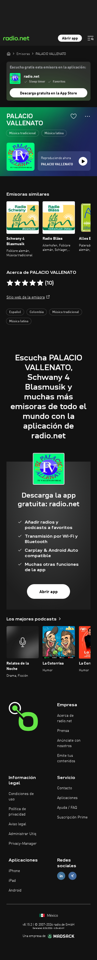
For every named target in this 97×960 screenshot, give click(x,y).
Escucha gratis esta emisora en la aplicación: (48, 67)
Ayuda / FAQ (67, 808)
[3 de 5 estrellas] (25, 283)
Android (15, 890)
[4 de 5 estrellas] (32, 283)
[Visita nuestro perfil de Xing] (72, 876)
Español (15, 312)
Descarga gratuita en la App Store (48, 93)
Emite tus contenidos (66, 758)
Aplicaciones (67, 798)
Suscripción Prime (72, 817)
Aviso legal (17, 824)
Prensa (63, 731)
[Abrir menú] (90, 38)
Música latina (54, 133)
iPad (12, 881)
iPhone (14, 871)
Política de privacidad (17, 811)
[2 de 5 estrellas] (17, 283)
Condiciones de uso (21, 796)
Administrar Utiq (22, 834)
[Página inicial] (8, 53)
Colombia (37, 312)
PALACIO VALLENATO (57, 164)
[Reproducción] (83, 161)
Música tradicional (22, 133)
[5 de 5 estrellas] (40, 283)
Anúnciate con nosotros (69, 743)
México (52, 916)
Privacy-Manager (23, 844)
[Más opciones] (87, 116)
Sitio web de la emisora (25, 297)
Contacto (64, 788)
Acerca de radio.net (65, 718)
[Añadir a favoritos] (73, 116)
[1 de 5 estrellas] (10, 283)
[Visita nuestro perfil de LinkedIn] (61, 876)
